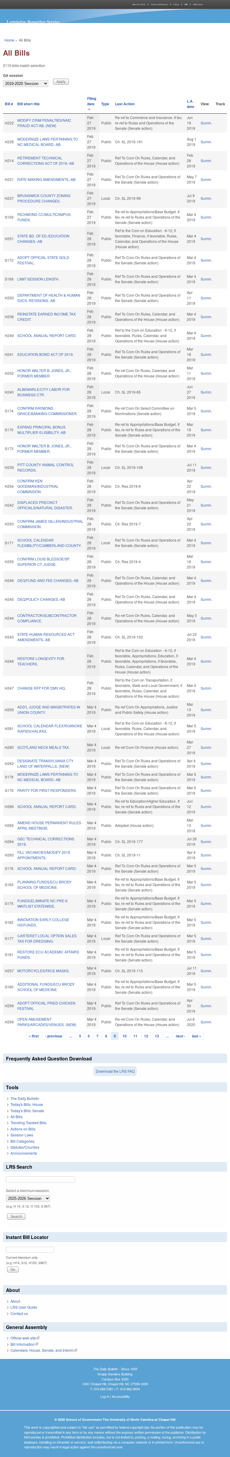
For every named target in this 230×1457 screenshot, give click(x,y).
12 (146, 1036)
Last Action (124, 103)
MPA (186, 4)
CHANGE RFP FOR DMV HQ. (41, 688)
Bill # (9, 103)
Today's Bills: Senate (27, 1110)
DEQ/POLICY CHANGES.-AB (41, 599)
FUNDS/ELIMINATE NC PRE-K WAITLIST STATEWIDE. (42, 903)
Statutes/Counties (24, 1147)
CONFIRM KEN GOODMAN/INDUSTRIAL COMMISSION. (38, 486)
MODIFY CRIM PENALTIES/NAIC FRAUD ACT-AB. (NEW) (44, 123)
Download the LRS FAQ (115, 1071)
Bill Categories (22, 1141)
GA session (13, 75)
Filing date (91, 101)
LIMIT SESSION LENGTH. (38, 278)
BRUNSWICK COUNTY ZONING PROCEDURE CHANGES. (43, 198)
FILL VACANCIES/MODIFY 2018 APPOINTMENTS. (43, 855)
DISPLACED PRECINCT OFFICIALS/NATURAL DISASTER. (45, 505)
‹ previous (53, 1036)
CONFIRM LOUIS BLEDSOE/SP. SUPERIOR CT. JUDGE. (43, 561)
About (15, 1301)
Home (9, 39)
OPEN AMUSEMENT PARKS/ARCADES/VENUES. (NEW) (46, 1021)
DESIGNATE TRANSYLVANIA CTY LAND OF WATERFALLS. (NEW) (45, 763)
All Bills (16, 1116)
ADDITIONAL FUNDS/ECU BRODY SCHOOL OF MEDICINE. (46, 987)
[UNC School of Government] (58, 4)
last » (196, 1036)
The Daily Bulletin (24, 1098)
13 (157, 1036)
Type (105, 103)
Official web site (25, 1337)
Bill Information (24, 1344)
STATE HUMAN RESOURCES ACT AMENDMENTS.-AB (46, 637)
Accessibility (121, 1396)
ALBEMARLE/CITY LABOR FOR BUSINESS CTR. (43, 392)
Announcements (23, 1153)
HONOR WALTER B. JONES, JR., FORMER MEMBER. (44, 373)
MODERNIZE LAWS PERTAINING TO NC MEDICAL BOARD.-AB (47, 141)
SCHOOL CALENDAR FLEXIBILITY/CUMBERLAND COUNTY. (49, 542)
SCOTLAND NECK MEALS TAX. (43, 747)
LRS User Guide (23, 1307)
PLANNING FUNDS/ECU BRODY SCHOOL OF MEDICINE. (44, 884)
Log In (104, 1396)
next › (180, 1036)
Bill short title (28, 103)
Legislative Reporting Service (33, 22)
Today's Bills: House (26, 1104)
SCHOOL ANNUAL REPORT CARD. (47, 335)
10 (124, 1036)
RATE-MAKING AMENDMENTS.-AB (46, 179)
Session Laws (21, 1134)
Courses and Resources (159, 4)
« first (34, 1036)
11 (135, 1036)
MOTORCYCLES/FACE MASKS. (43, 970)
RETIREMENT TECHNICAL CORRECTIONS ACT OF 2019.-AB (45, 160)
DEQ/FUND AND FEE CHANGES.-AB (47, 580)
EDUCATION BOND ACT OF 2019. (45, 354)
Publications (197, 4)
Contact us (19, 1313)
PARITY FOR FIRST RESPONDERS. (47, 790)
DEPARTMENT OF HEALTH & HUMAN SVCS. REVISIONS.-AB (48, 297)
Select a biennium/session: (28, 1190)
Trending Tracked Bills (28, 1122)
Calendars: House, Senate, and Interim (43, 1350)
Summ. (206, 122)
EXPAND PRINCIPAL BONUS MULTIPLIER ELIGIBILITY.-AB (41, 429)
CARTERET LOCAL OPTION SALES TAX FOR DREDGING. (47, 938)
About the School (139, 4)
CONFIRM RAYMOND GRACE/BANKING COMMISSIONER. (47, 411)
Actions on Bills (22, 1128)
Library (176, 4)
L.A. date (190, 103)
